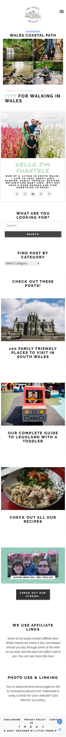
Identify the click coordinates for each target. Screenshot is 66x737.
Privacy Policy (35, 720)
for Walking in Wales (33, 98)
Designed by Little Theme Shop (39, 731)
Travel (11, 91)
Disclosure (12, 720)
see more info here (42, 656)
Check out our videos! (33, 595)
